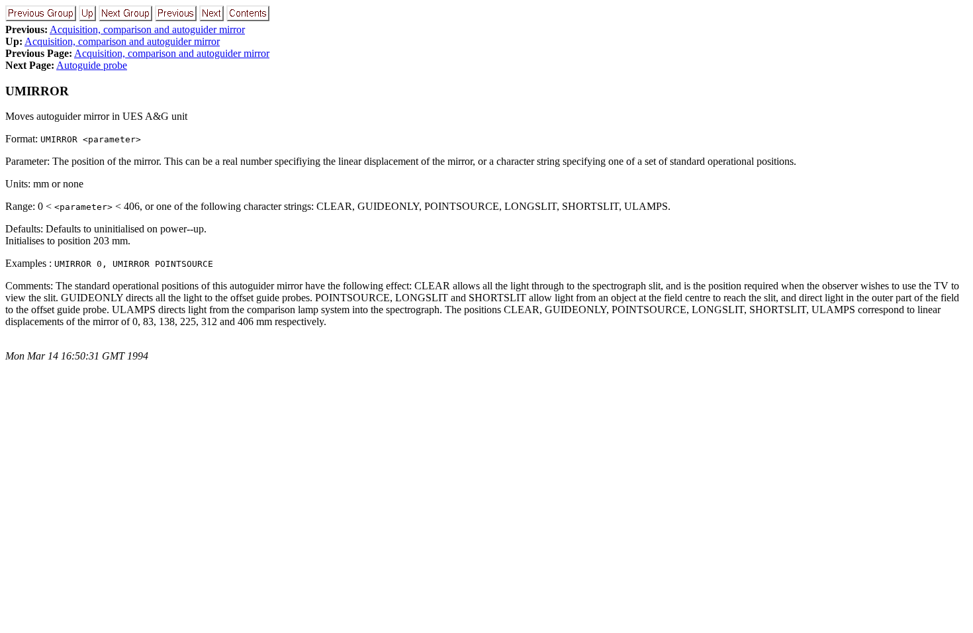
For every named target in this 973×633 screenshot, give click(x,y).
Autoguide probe (91, 65)
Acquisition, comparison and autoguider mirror (147, 29)
